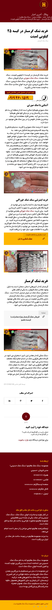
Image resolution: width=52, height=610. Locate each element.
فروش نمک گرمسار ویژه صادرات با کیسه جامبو (25, 318)
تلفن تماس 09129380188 (12, 384)
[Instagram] (38, 607)
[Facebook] (42, 607)
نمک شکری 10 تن (25, 239)
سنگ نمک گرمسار (43, 41)
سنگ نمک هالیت (24, 17)
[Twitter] (46, 607)
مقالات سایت (36, 17)
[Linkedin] (34, 607)
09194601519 (38, 475)
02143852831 (37, 479)
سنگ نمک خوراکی (26, 211)
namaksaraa (29, 484)
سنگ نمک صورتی (31, 78)
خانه (44, 17)
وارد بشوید (23, 440)
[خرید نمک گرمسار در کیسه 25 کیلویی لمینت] (26, 60)
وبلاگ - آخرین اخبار (39, 14)
